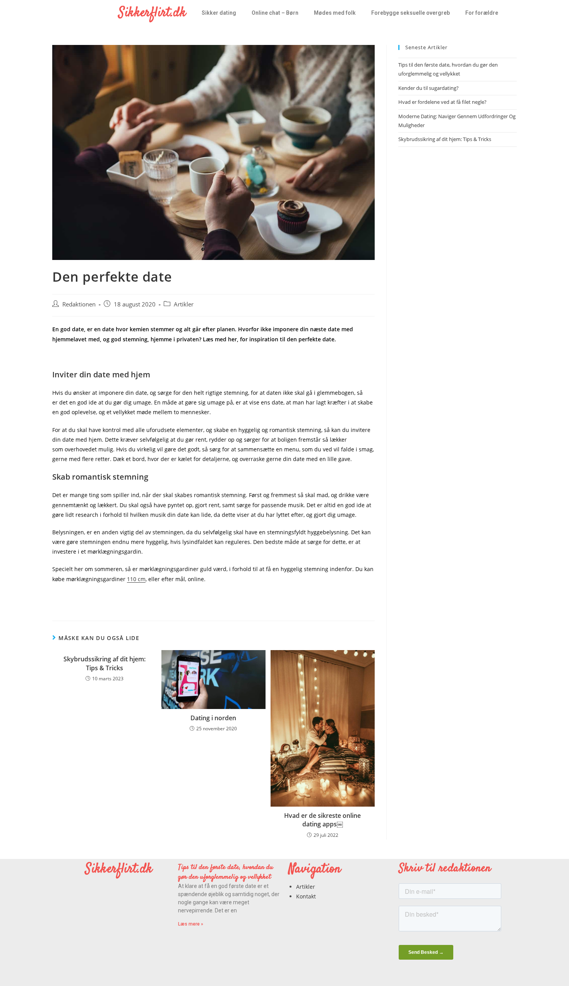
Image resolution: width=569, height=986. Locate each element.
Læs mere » (190, 924)
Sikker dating (219, 13)
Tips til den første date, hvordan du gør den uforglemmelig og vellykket (225, 872)
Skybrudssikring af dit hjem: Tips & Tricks (104, 663)
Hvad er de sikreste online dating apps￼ (322, 819)
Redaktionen (79, 304)
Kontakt (306, 896)
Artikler (184, 304)
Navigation (314, 869)
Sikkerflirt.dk (152, 13)
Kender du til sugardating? (428, 87)
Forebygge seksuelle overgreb (410, 13)
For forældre (481, 13)
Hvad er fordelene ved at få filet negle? (442, 101)
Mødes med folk (335, 13)
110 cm (136, 579)
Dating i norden (213, 718)
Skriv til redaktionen (445, 868)
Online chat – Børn (275, 13)
